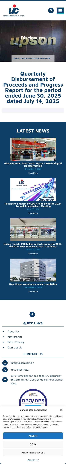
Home (16, 58)
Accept (33, 435)
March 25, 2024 (33, 249)
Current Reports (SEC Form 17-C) (47, 58)
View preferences (33, 452)
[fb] (33, 314)
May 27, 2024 (33, 209)
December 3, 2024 (33, 169)
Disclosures (26, 58)
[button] (61, 409)
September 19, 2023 (33, 287)
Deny (33, 444)
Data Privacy (33, 460)
